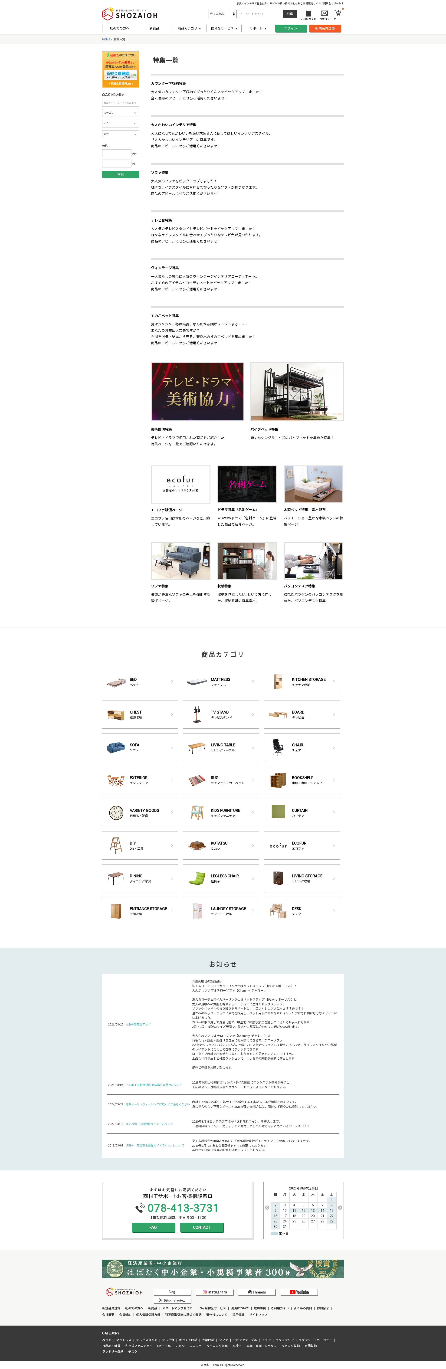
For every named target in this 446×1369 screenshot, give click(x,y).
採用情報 (238, 1315)
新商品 (154, 28)
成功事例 (260, 1308)
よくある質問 (303, 1308)
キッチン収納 (188, 1340)
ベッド (106, 1340)
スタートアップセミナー (178, 1308)
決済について (240, 1308)
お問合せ (323, 1308)
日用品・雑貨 (111, 1346)
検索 (120, 174)
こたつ (180, 1346)
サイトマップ (258, 1315)
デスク (132, 1351)
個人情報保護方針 (148, 1315)
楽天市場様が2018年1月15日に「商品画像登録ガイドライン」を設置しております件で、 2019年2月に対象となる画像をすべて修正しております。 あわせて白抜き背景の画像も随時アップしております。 (252, 1145)
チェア (266, 1340)
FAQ (153, 1227)
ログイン (290, 28)
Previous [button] (267, 1207)
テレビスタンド (146, 1340)
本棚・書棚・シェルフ (261, 1346)
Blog (172, 1292)
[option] (304, 1207)
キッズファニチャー (138, 1346)
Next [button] (340, 1207)
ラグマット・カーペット (315, 1340)
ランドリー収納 (112, 1351)
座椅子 (237, 1346)
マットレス (123, 1340)
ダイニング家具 (217, 1346)
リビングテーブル (245, 1340)
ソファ (223, 1340)
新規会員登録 (325, 28)
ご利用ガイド (280, 1308)
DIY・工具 (164, 1346)
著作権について (216, 1315)
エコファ (196, 1346)
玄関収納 (311, 1346)
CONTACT (201, 1227)
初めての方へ (119, 28)
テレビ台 (168, 1340)
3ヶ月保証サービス (213, 1308)
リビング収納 (291, 1346)
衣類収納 (208, 1340)
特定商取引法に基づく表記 (183, 1315)
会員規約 (125, 1315)
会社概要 (108, 1315)
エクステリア (285, 1340)
